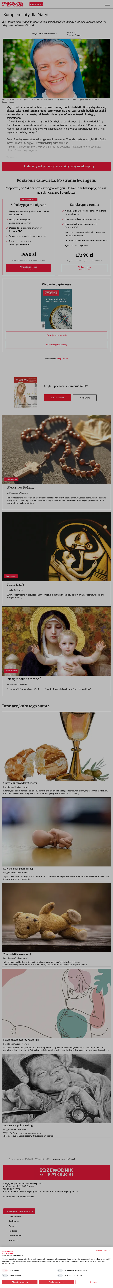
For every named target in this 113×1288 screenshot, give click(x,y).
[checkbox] (5, 1270)
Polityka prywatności (103, 1250)
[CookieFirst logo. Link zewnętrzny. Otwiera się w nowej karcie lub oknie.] (7, 1252)
